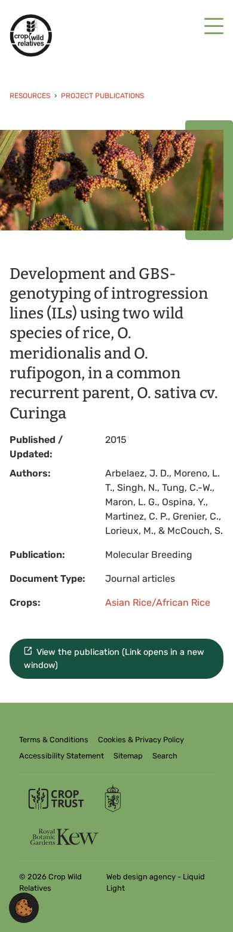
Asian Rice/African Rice (157, 602)
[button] (24, 907)
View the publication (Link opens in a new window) (114, 658)
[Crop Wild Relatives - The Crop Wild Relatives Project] (31, 35)
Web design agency (141, 876)
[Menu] (213, 26)
